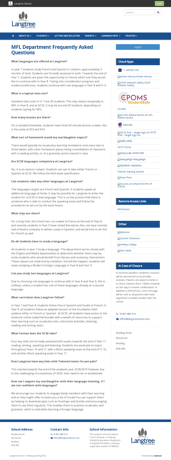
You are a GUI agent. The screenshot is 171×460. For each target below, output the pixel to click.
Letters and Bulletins (67, 35)
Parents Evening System (131, 171)
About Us (24, 35)
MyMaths (136, 165)
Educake (127, 124)
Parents (90, 35)
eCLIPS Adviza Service (135, 116)
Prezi (129, 177)
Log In (137, 46)
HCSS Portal (124, 147)
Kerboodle (138, 152)
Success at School (135, 185)
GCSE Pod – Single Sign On (137, 133)
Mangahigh (139, 159)
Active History (144, 76)
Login (159, 3)
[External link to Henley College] (138, 245)
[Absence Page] (138, 232)
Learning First (110, 35)
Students (42, 35)
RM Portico (124, 209)
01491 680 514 (127, 313)
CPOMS (122, 108)
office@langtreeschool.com (135, 318)
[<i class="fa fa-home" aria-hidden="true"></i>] (13, 35)
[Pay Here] (138, 251)
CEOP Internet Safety (134, 84)
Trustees (130, 35)
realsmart (157, 456)
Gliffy (129, 140)
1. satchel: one (131, 70)
